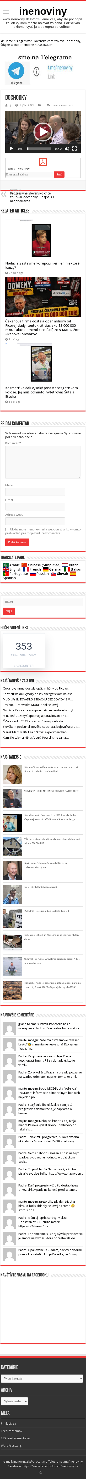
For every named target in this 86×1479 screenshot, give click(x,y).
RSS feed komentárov (15, 1438)
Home (8, 41)
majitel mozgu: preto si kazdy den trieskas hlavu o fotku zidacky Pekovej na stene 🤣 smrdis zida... (46, 1206)
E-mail (9, 500)
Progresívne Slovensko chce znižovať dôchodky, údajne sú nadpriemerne (32, 195)
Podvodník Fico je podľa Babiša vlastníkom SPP (46, 911)
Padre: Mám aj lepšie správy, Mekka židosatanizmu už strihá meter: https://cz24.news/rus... (42, 1222)
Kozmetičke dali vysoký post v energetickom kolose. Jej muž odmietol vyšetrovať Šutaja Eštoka (41, 392)
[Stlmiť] (66, 148)
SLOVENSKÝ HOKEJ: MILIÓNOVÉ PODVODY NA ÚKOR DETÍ (51, 791)
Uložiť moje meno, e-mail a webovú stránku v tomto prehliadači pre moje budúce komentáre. (43, 531)
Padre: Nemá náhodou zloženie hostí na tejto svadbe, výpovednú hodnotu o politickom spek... (49, 1157)
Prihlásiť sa (8, 1423)
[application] (43, 132)
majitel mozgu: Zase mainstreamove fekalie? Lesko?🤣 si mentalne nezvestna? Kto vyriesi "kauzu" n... (48, 1044)
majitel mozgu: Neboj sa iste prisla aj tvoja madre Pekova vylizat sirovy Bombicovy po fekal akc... (47, 1125)
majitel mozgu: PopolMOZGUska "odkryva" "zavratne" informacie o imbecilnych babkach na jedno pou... (49, 1093)
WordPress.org (11, 1445)
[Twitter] (45, 1472)
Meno (9, 485)
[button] (43, 132)
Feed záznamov (11, 1431)
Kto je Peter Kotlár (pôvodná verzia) (40, 887)
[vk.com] (47, 1472)
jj (10, 105)
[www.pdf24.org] (43, 162)
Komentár (13, 443)
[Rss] (40, 1472)
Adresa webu (14, 514)
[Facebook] (43, 1472)
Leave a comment (62, 105)
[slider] (39, 148)
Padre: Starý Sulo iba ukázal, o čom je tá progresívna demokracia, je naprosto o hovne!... (45, 1109)
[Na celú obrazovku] (74, 148)
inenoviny (43, 11)
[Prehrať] (11, 148)
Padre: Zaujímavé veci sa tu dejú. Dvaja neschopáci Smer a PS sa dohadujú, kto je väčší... (46, 1060)
